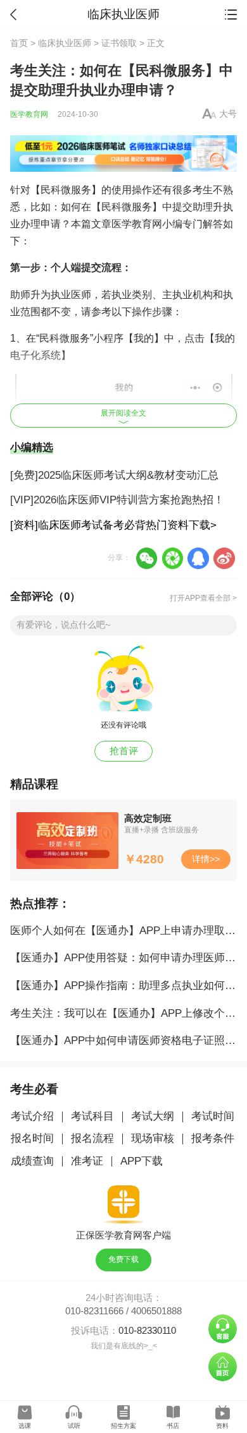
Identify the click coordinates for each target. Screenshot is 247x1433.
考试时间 (212, 1116)
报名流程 (92, 1138)
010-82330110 (147, 1331)
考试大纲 (152, 1116)
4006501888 (156, 1311)
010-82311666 (94, 1311)
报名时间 (32, 1138)
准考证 (87, 1161)
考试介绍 (32, 1116)
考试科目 (92, 1116)
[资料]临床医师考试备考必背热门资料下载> (113, 525)
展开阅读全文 (123, 413)
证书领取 (119, 43)
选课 (24, 1425)
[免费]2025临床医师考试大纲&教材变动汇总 (114, 475)
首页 (19, 43)
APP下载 (141, 1161)
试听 (74, 1425)
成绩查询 (32, 1161)
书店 (173, 1425)
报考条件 (212, 1138)
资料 (222, 1425)
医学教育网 (29, 114)
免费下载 (123, 1259)
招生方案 (123, 1425)
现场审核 (152, 1138)
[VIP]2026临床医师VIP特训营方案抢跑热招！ (117, 500)
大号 (228, 114)
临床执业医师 (64, 43)
